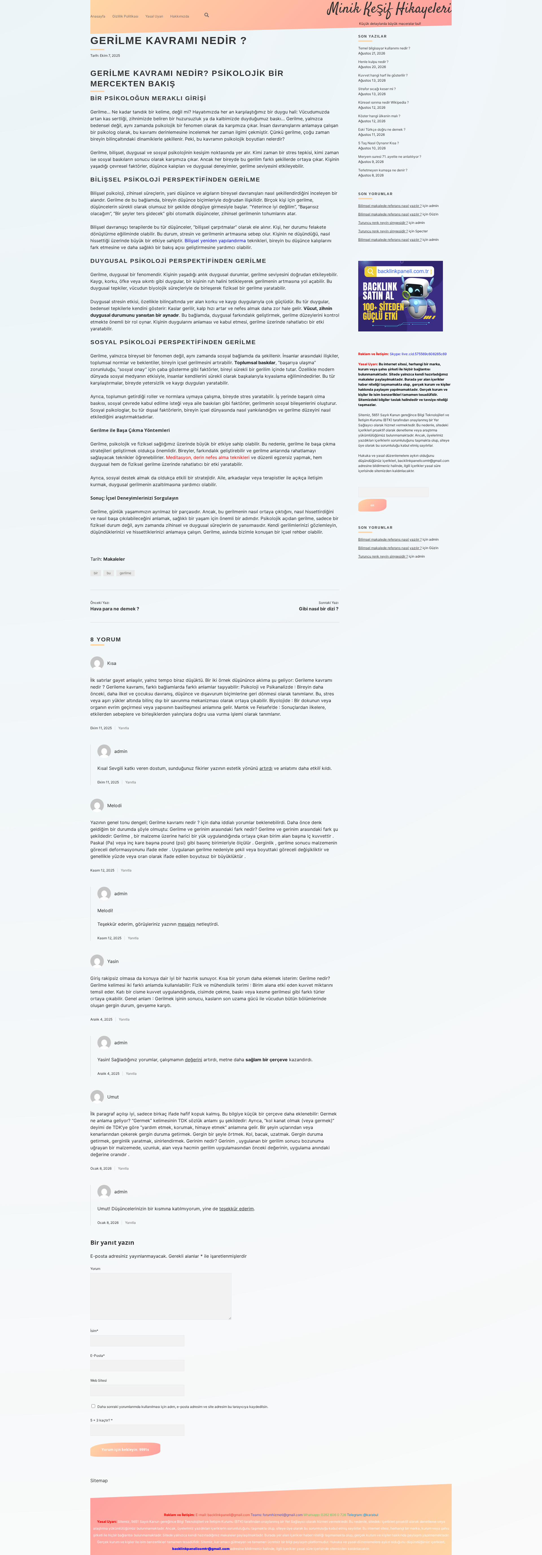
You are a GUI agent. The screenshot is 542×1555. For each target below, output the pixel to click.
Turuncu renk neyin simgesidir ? (383, 222)
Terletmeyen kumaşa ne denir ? (382, 170)
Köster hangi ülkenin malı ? (379, 116)
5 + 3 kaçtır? (101, 1420)
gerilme (125, 573)
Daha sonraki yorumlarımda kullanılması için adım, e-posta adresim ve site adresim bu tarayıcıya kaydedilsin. (182, 1407)
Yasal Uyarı (154, 16)
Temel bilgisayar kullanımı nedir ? (384, 48)
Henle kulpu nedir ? (373, 62)
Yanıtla (123, 728)
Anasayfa (97, 16)
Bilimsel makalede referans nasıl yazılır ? (390, 206)
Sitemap (99, 1480)
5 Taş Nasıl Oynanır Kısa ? (378, 143)
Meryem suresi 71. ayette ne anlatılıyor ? (389, 156)
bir (96, 573)
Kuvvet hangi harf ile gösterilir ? (383, 75)
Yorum (95, 1268)
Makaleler (114, 559)
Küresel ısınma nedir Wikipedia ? (383, 102)
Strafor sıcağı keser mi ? (377, 89)
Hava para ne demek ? (114, 608)
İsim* (94, 1331)
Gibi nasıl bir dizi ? (318, 608)
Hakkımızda (179, 16)
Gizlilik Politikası (125, 16)
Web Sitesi (98, 1380)
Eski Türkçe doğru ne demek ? (381, 129)
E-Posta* (97, 1355)
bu (109, 573)
